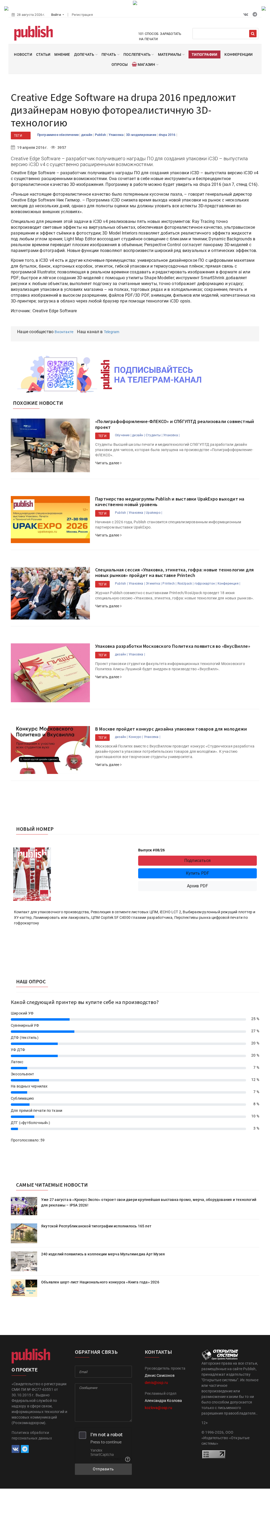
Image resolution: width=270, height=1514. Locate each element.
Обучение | (123, 435)
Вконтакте (64, 332)
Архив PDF (197, 885)
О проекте (24, 1370)
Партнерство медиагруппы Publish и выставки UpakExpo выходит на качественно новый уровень (169, 502)
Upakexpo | (154, 513)
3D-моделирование (141, 135)
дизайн (87, 135)
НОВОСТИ (23, 54)
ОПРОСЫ (120, 64)
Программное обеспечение (58, 135)
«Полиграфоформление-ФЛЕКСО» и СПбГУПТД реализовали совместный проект (174, 424)
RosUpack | (185, 583)
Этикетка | (154, 583)
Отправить (103, 1469)
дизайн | (138, 435)
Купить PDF (197, 873)
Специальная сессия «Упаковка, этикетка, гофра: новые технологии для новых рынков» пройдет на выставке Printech (174, 573)
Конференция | (229, 583)
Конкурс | (136, 737)
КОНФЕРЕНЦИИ (238, 54)
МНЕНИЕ (62, 54)
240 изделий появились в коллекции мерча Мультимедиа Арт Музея (103, 1254)
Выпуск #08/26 (151, 850)
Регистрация (82, 15)
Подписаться (197, 860)
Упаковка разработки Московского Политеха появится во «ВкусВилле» (172, 646)
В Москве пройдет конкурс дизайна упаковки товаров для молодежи (171, 729)
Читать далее (107, 463)
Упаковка (116, 135)
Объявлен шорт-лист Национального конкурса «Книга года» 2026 (100, 1282)
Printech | (169, 583)
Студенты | (154, 435)
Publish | (121, 513)
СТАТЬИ (43, 54)
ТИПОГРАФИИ (204, 54)
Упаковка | (171, 435)
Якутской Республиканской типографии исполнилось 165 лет (96, 1226)
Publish (101, 135)
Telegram (111, 332)
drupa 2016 (167, 135)
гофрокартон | (206, 583)
